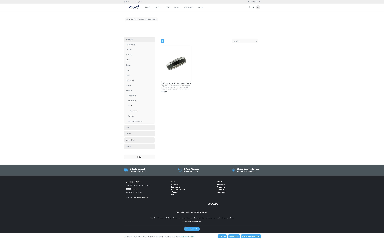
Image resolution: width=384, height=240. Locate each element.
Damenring (133, 111)
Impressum (175, 184)
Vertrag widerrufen (192, 229)
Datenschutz (175, 187)
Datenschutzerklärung (193, 212)
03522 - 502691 (132, 189)
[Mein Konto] (253, 7)
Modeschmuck (130, 44)
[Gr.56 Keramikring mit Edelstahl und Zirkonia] (176, 63)
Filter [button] (140, 157)
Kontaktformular (142, 197)
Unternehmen (130, 140)
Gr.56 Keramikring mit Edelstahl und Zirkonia (176, 83)
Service (128, 146)
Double (128, 85)
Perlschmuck (130, 80)
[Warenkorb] (258, 7)
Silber (128, 75)
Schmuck (129, 39)
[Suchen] (249, 7)
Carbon (128, 65)
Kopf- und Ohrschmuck (135, 121)
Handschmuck (133, 106)
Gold (127, 70)
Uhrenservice (221, 184)
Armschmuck (132, 101)
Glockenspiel (221, 192)
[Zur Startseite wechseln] (131, 7)
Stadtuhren (220, 189)
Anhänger (131, 116)
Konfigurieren (234, 236)
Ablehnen (222, 236)
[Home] (127, 19)
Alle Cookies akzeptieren (251, 236)
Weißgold (129, 55)
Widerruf (174, 192)
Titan (127, 60)
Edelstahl (129, 50)
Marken (128, 134)
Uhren (128, 127)
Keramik (129, 90)
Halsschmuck (132, 95)
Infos (173, 181)
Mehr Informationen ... (188, 236)
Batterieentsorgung (178, 189)
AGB (172, 194)
